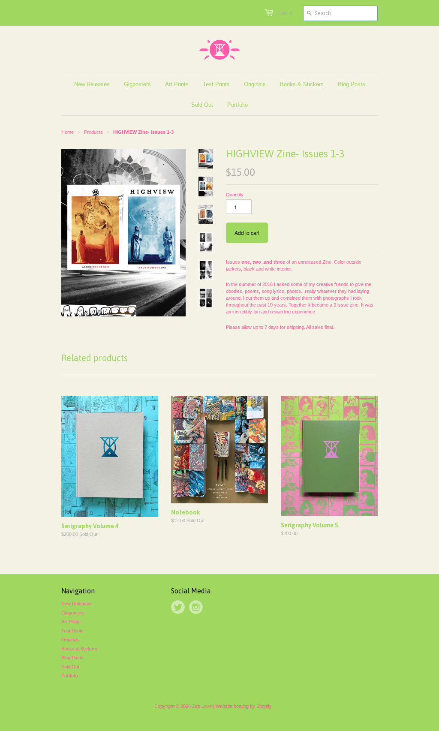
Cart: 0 (284, 13)
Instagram (196, 607)
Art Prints (71, 621)
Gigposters (72, 612)
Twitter (178, 607)
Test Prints (72, 630)
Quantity (235, 194)
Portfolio (69, 675)
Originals (70, 639)
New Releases (76, 603)
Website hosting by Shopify (244, 706)
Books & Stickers (79, 648)
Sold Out (70, 666)
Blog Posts (72, 657)
